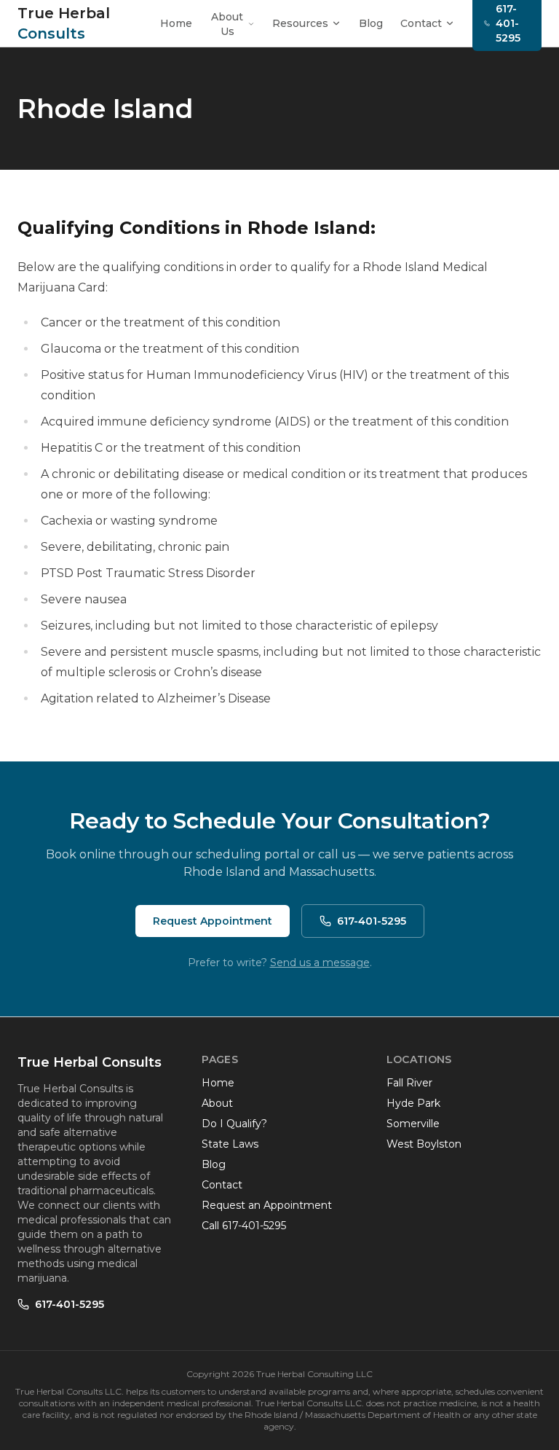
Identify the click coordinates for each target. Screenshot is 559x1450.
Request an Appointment (267, 1205)
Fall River (409, 1082)
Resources (300, 23)
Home (176, 23)
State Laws (230, 1144)
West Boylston (423, 1144)
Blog (371, 23)
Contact (421, 23)
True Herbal (63, 23)
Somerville (413, 1123)
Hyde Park (413, 1103)
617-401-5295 (371, 921)
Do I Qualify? (234, 1123)
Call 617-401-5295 (244, 1225)
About (217, 1103)
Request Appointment (212, 921)
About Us (227, 24)
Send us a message (320, 962)
